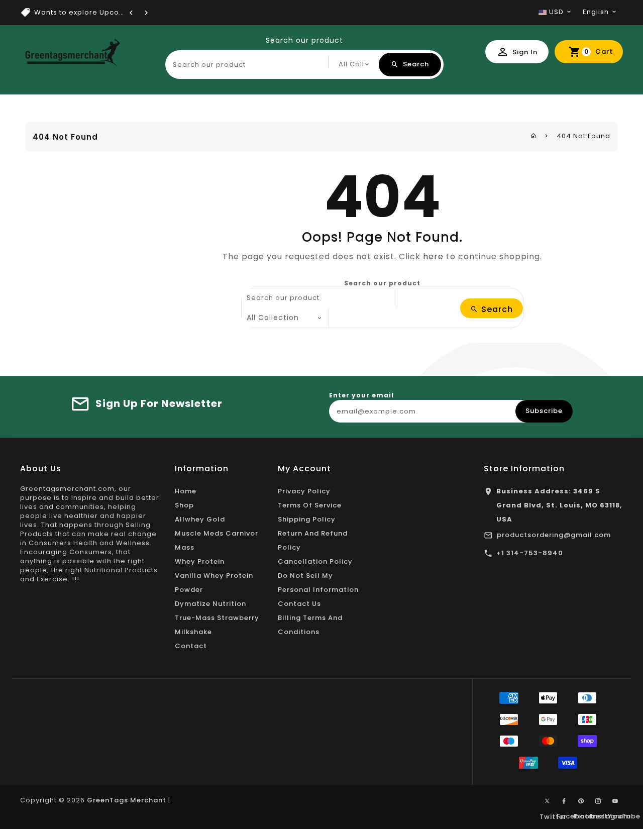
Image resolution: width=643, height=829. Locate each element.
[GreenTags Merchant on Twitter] (547, 800)
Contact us (299, 603)
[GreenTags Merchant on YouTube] (615, 801)
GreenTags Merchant (126, 800)
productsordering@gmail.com (554, 535)
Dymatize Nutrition (210, 603)
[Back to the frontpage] (533, 136)
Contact (191, 646)
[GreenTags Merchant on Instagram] (598, 801)
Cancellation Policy (315, 561)
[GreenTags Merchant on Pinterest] (581, 801)
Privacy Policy (304, 491)
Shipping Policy (307, 519)
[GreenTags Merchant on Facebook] (564, 801)
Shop (184, 505)
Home (185, 491)
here (433, 256)
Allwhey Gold (200, 519)
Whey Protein (200, 561)
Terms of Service (310, 505)
